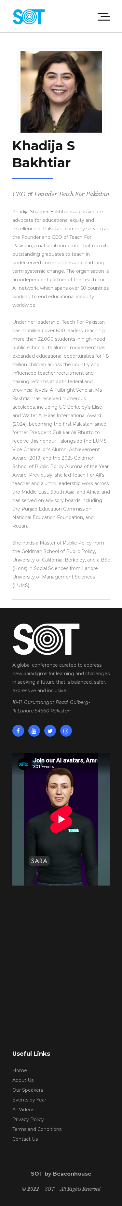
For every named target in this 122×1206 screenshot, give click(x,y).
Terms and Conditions (36, 1129)
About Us (23, 1080)
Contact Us (25, 1139)
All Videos (23, 1110)
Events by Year (29, 1100)
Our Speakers (27, 1090)
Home (19, 1070)
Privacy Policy (28, 1119)
